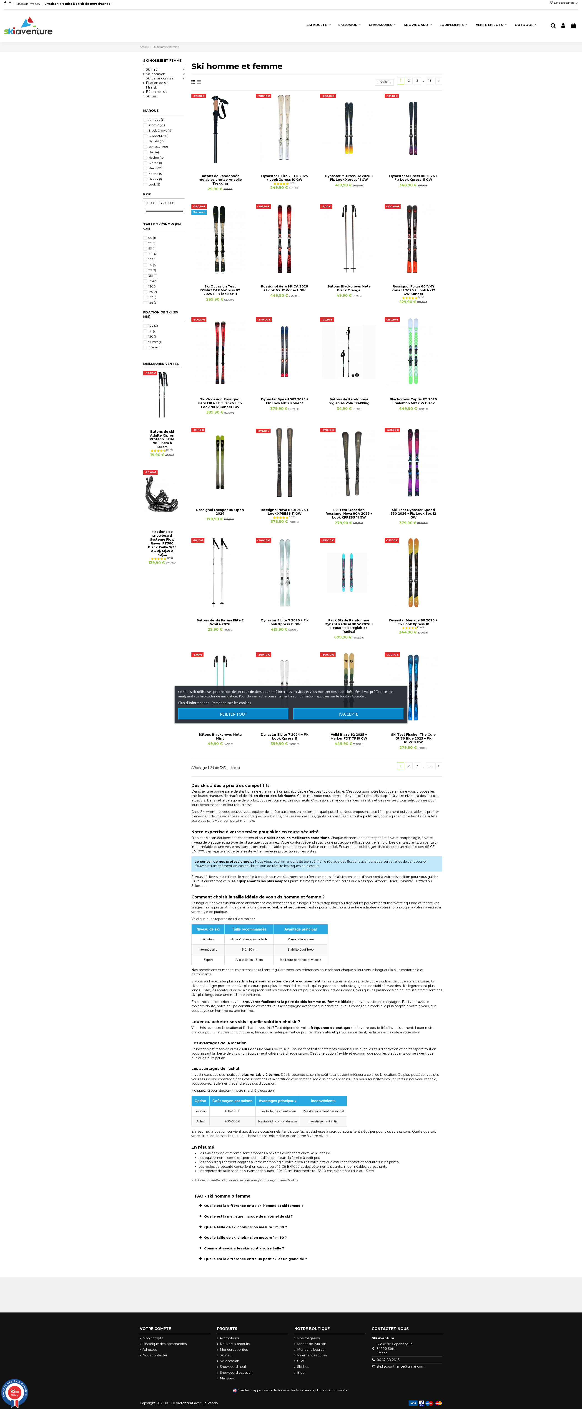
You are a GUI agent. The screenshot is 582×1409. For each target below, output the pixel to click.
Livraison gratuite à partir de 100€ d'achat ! (78, 3)
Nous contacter (155, 1355)
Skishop (303, 1367)
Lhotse (155, 179)
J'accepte (348, 714)
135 (152, 292)
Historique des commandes (165, 1344)
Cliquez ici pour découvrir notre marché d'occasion (234, 1091)
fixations (353, 862)
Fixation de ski (157, 83)
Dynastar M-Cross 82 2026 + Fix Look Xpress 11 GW (349, 178)
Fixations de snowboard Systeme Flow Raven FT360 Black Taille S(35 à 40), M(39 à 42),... (162, 543)
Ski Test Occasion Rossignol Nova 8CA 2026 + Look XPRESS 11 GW (349, 514)
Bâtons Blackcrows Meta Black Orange (349, 288)
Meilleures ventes (234, 1350)
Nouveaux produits (235, 1344)
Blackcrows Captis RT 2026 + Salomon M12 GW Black (413, 401)
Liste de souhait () (566, 2)
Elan (153, 152)
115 (152, 270)
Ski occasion (155, 74)
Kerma (155, 173)
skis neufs (227, 1075)
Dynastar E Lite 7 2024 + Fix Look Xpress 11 (285, 736)
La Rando (210, 1403)
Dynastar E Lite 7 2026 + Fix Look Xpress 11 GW (284, 622)
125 (152, 281)
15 (429, 81)
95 (151, 243)
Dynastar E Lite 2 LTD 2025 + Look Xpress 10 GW (284, 178)
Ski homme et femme (162, 60)
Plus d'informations (193, 702)
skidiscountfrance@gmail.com (400, 1366)
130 (153, 286)
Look (154, 184)
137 (152, 297)
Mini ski (152, 87)
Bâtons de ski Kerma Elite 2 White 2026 (220, 622)
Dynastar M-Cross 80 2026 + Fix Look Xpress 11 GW (413, 178)
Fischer (156, 157)
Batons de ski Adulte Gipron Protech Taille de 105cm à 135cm (162, 439)
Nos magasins (308, 1338)
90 (152, 237)
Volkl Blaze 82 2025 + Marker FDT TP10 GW (349, 736)
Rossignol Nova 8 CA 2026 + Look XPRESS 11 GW (285, 512)
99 (152, 248)
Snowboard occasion (236, 1373)
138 (153, 302)
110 (152, 265)
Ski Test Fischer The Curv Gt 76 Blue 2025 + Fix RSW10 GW (413, 738)
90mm (155, 342)
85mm (154, 347)
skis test (391, 800)
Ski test (152, 96)
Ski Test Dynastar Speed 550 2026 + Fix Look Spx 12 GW (413, 514)
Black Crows (160, 130)
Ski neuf (152, 69)
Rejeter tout (233, 714)
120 (152, 275)
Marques (227, 1378)
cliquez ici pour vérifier (332, 1390)
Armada (156, 119)
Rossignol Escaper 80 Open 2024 (220, 512)
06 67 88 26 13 (388, 1360)
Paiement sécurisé (312, 1355)
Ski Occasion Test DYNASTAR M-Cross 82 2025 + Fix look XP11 (220, 290)
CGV (300, 1361)
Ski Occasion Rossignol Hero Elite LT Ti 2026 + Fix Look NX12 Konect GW (220, 403)
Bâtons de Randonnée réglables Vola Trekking (349, 401)
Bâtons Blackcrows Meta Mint (220, 736)
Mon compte (153, 1338)
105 (152, 259)
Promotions (229, 1338)
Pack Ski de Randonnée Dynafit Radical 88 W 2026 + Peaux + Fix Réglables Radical (349, 626)
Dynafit (156, 141)
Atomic (156, 125)
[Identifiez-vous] (563, 26)
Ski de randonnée (159, 78)
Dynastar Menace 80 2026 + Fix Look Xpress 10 (413, 622)
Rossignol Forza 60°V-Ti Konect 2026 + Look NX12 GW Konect (413, 290)
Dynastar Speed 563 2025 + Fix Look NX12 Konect (284, 401)
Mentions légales (310, 1350)
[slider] (145, 211)
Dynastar (158, 146)
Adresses (150, 1350)
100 (153, 254)
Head (155, 168)
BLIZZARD (158, 135)
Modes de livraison (28, 3)
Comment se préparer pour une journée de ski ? (260, 1180)
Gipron (155, 163)
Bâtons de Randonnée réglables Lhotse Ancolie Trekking (220, 180)
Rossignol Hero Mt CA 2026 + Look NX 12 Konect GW (284, 288)
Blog (301, 1373)
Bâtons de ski (156, 92)
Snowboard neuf (233, 1367)
